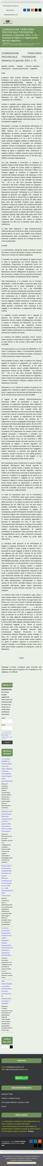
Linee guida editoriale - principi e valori (15, 1102)
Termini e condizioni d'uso (11, 1098)
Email (3, 725)
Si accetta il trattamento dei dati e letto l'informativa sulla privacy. (7, 735)
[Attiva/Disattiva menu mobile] (39, 21)
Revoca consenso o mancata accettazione (21, 1163)
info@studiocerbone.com (11, 14)
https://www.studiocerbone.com (17, 1069)
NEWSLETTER (7, 1094)
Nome (3, 718)
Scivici (4, 1106)
